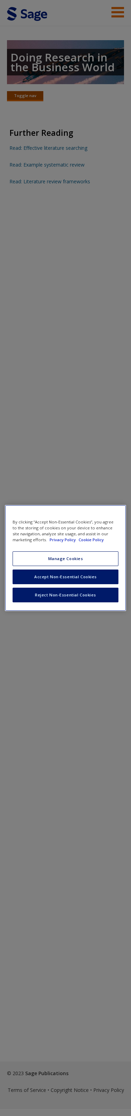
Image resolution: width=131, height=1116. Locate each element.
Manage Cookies (65, 558)
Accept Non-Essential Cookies (65, 576)
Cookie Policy (91, 539)
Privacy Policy (63, 539)
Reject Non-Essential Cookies (65, 594)
